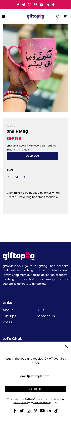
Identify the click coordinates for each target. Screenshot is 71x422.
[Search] (58, 16)
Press (7, 322)
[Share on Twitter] (17, 177)
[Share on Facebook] (8, 177)
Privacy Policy (21, 402)
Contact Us (45, 316)
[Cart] (65, 16)
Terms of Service (41, 402)
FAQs (40, 310)
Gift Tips (9, 316)
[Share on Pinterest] (25, 177)
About (8, 310)
